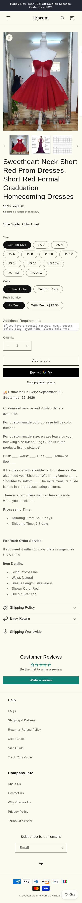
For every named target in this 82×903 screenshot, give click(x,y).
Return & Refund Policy (24, 729)
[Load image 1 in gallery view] (19, 144)
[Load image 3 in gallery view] (62, 144)
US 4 (59, 244)
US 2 (41, 244)
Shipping (8, 212)
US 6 (11, 254)
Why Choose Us (19, 802)
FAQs (12, 711)
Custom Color (48, 289)
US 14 (12, 263)
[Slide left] (4, 145)
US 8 (29, 254)
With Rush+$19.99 (45, 305)
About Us (14, 784)
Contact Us (16, 793)
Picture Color (17, 289)
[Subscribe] (61, 848)
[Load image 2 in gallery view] (41, 144)
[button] (8, 18)
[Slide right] (77, 145)
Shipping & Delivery (22, 720)
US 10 (48, 254)
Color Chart (30, 224)
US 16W (53, 263)
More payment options (41, 382)
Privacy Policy (18, 811)
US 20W (36, 273)
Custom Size (17, 244)
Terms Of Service (20, 821)
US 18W (14, 273)
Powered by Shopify (50, 895)
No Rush (14, 305)
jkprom (33, 895)
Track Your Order (20, 757)
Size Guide (11, 224)
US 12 (68, 254)
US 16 (32, 263)
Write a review (41, 680)
